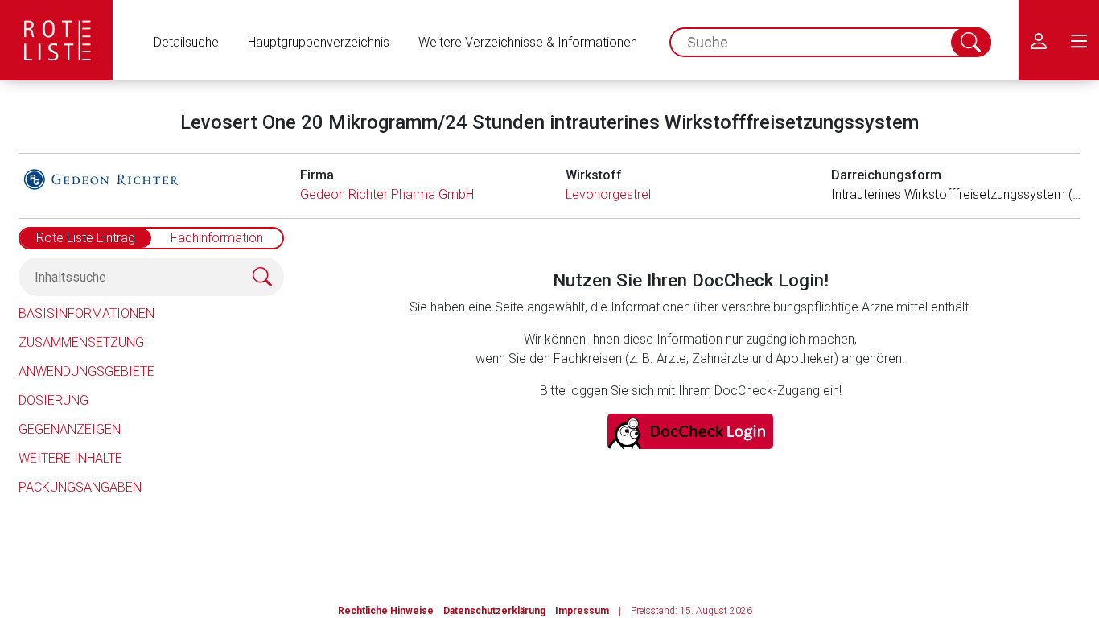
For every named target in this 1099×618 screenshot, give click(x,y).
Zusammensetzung (81, 342)
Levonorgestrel (608, 194)
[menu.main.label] (1079, 40)
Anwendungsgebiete (86, 371)
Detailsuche (186, 42)
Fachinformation (217, 237)
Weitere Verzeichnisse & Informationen (527, 42)
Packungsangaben (80, 487)
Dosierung (53, 400)
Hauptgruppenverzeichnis (318, 42)
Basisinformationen (86, 313)
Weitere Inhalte (70, 458)
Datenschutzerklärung (494, 610)
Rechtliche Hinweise (386, 610)
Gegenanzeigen (70, 429)
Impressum (582, 610)
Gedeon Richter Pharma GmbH (387, 194)
